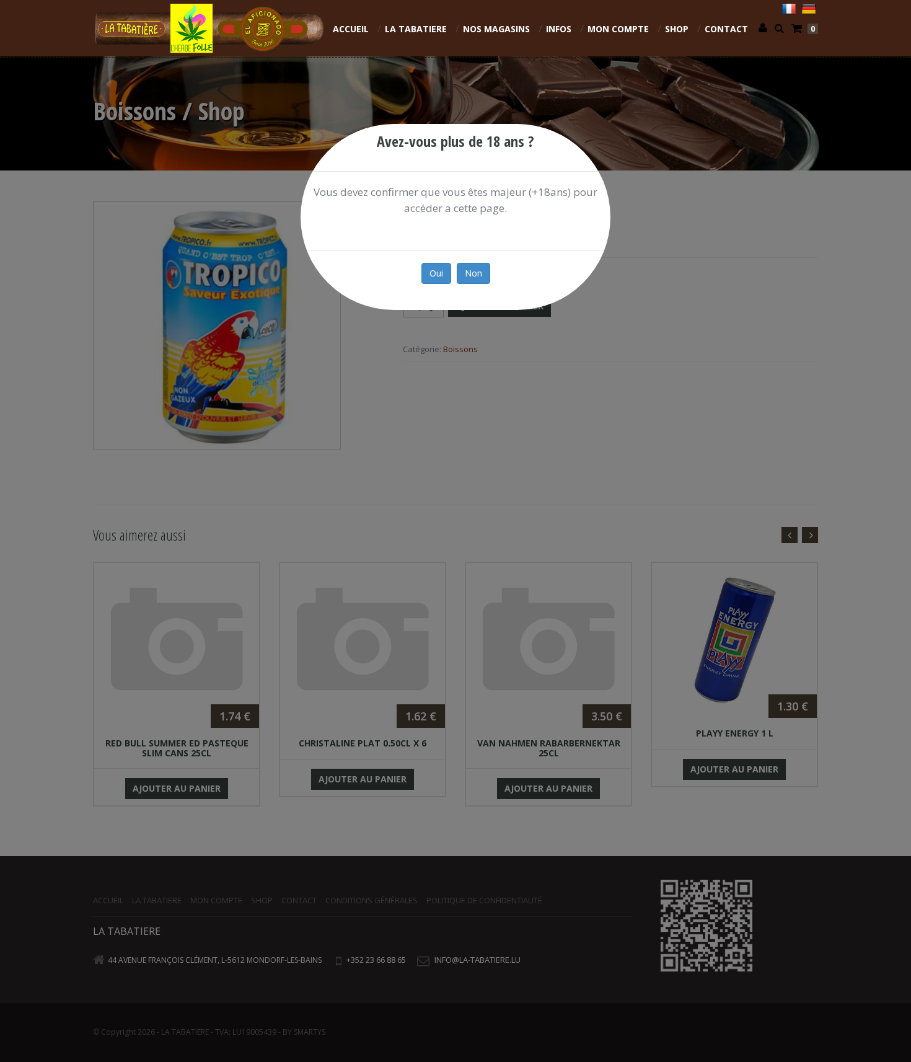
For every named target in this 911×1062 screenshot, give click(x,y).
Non (473, 273)
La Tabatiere (416, 29)
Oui (436, 273)
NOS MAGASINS (496, 29)
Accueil (351, 29)
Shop (677, 29)
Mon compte (618, 29)
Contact (726, 29)
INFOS (558, 29)
